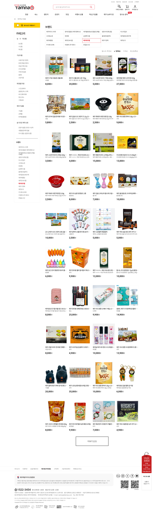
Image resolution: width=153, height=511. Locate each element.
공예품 (20, 114)
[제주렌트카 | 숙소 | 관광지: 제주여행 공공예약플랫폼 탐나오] (24, 6)
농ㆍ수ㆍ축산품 (22, 39)
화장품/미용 (20, 83)
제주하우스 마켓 (23, 147)
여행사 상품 (79, 14)
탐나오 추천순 (107, 51)
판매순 (118, 51)
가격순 (125, 51)
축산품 (20, 49)
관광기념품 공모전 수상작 (26, 127)
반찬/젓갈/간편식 (24, 63)
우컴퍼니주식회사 (24, 195)
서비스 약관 (55, 500)
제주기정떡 (22, 186)
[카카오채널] (137, 476)
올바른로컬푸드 (23, 172)
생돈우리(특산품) (24, 157)
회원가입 (118, 2)
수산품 (20, 46)
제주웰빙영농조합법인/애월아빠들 (27, 153)
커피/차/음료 (22, 72)
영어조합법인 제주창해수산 (26, 150)
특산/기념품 (93, 14)
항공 (26, 14)
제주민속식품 (22, 180)
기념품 (20, 111)
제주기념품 (20, 106)
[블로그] (118, 476)
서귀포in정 (22, 163)
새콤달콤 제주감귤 (24, 130)
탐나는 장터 (124, 14)
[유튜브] (127, 476)
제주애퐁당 (22, 178)
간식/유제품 (22, 69)
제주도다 (21, 189)
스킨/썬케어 (22, 88)
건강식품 (21, 78)
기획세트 (21, 100)
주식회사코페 (22, 192)
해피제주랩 (22, 183)
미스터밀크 (22, 160)
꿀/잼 (20, 75)
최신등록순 (134, 51)
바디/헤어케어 (23, 94)
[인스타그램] (123, 476)
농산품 (20, 43)
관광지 (57, 14)
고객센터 (136, 2)
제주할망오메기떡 (24, 175)
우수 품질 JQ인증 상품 (25, 133)
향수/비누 (21, 97)
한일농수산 (22, 198)
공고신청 (130, 2)
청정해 (20, 166)
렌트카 (46, 14)
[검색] (91, 7)
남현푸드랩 (22, 169)
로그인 (113, 2)
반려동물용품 (22, 117)
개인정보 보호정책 (46, 500)
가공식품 (19, 55)
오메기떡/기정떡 (23, 60)
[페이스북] (132, 476)
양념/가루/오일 (23, 66)
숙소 (36, 14)
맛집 (67, 14)
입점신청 (124, 2)
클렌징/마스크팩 (23, 91)
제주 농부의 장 (109, 14)
